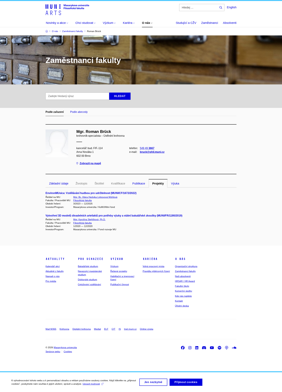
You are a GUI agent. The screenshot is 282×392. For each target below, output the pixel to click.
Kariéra (150, 259)
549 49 (147, 148)
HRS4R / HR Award (185, 281)
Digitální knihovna (81, 329)
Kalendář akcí (53, 266)
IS (120, 329)
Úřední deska (182, 305)
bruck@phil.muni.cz (152, 152)
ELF (106, 329)
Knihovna (64, 329)
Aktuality (55, 259)
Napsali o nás (53, 276)
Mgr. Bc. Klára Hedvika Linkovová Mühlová (95, 197)
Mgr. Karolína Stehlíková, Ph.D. (89, 219)
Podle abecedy (79, 112)
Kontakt (179, 301)
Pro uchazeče (90, 259)
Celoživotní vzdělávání (89, 284)
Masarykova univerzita (65, 347)
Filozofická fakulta (82, 200)
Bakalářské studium (88, 266)
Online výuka (146, 329)
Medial (97, 329)
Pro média (51, 281)
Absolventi (229, 22)
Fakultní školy (182, 286)
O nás (180, 259)
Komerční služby (183, 291)
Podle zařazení (55, 112)
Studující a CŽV (186, 22)
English (231, 7)
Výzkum (116, 259)
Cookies (68, 351)
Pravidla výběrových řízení (156, 271)
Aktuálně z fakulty (55, 271)
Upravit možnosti (91, 384)
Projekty (158, 183)
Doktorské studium (87, 279)
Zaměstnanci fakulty (185, 271)
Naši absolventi (183, 276)
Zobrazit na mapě (90, 163)
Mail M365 (51, 329)
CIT (113, 329)
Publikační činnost (119, 284)
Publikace (138, 183)
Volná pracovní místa (153, 266)
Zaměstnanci (209, 22)
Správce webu (53, 351)
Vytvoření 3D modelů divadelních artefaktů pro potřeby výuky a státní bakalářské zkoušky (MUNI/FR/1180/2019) (114, 215)
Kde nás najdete (183, 296)
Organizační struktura (186, 266)
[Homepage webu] (67, 9)
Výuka (175, 183)
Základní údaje (58, 183)
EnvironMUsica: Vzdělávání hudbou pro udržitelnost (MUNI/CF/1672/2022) (91, 193)
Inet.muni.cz (130, 329)
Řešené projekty (118, 271)
